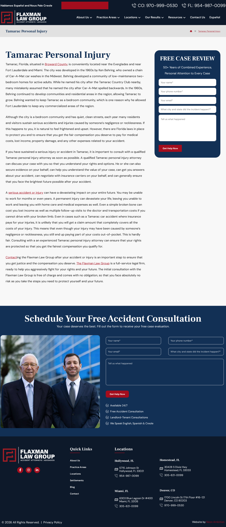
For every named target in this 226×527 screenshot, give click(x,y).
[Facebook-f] (20, 470)
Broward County (56, 64)
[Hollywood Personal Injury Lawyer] (23, 17)
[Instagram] (29, 470)
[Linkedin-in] (37, 470)
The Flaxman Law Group (93, 263)
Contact (11, 257)
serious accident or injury (25, 193)
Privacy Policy (52, 522)
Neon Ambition (215, 522)
